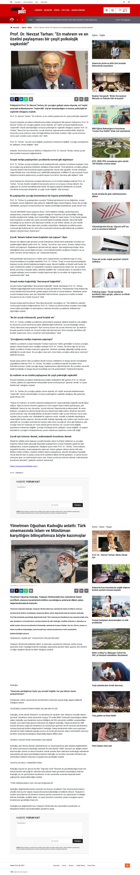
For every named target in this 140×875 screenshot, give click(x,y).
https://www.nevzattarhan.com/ (24, 466)
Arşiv (36, 2)
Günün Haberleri (28, 2)
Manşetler (18, 2)
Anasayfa (16, 27)
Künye (64, 865)
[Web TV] (124, 2)
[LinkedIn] (21, 99)
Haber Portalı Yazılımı (20, 872)
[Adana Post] (20, 10)
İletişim (71, 865)
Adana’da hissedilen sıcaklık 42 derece (50, 20)
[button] (76, 99)
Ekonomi (48, 10)
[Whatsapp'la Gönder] (26, 99)
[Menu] (106, 10)
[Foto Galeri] (129, 2)
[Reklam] (25, 667)
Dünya (56, 10)
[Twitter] (17, 99)
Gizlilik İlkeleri (80, 865)
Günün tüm (123, 20)
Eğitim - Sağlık (27, 27)
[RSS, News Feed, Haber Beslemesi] (127, 865)
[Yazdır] (31, 99)
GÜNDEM (38, 10)
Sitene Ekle (44, 2)
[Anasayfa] (11, 2)
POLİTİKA (65, 10)
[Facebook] (12, 99)
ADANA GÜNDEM (78, 10)
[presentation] (17, 20)
